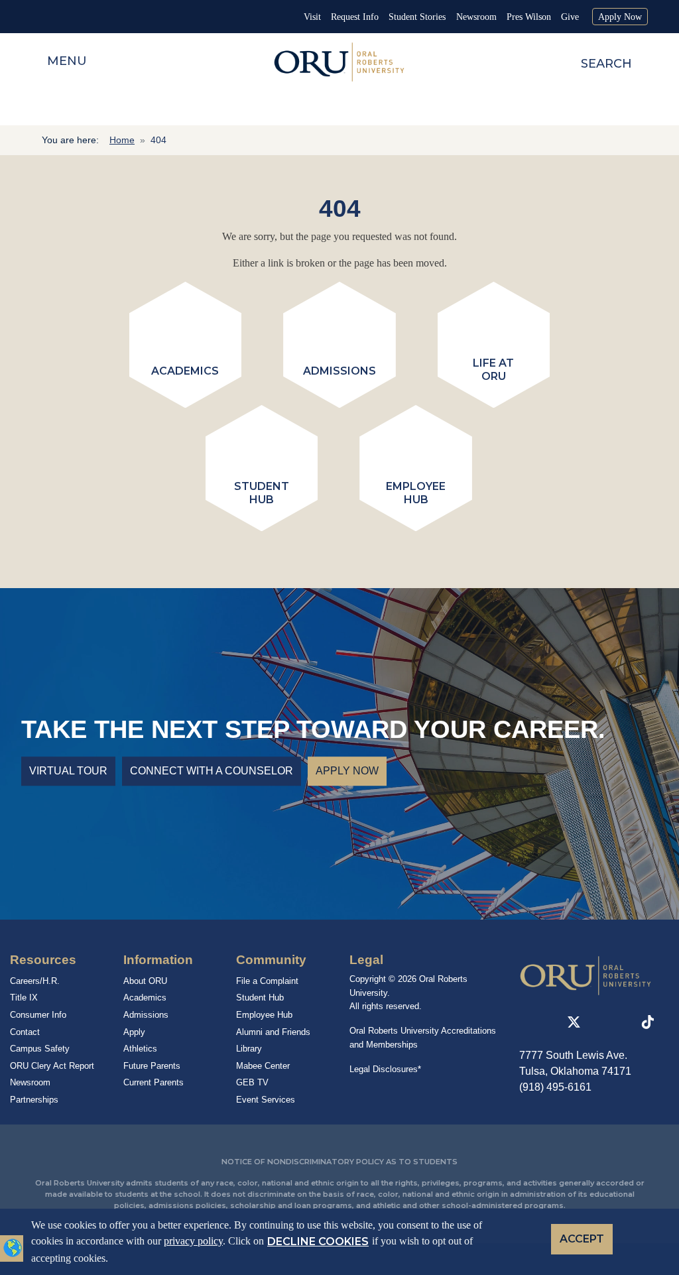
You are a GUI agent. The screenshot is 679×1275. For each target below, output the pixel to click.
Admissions (145, 1015)
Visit (312, 16)
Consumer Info (38, 1015)
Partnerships (34, 1100)
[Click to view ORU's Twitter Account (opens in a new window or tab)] (574, 1022)
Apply (134, 1032)
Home (122, 140)
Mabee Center (263, 1066)
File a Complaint (267, 981)
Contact (25, 1032)
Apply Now (620, 16)
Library (249, 1049)
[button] (12, 1246)
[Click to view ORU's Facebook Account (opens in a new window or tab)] (548, 1023)
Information (158, 960)
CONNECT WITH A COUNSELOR (211, 771)
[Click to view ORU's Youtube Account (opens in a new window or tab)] (623, 1023)
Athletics (140, 1049)
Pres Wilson (529, 16)
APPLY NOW (347, 771)
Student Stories (417, 16)
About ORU (145, 981)
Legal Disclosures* (385, 1069)
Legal (366, 960)
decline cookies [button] (318, 1241)
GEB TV (252, 1082)
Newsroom (476, 16)
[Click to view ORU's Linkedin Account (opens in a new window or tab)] (524, 1023)
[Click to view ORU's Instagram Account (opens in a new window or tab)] (599, 1023)
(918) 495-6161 (555, 1087)
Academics (144, 997)
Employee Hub (264, 1015)
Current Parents (153, 1082)
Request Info (355, 16)
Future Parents (151, 1066)
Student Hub (260, 997)
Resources (43, 960)
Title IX (24, 997)
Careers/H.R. (35, 981)
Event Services (265, 1100)
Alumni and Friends (273, 1032)
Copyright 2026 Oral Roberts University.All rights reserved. (408, 993)
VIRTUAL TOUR (68, 771)
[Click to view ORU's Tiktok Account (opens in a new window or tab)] (648, 1022)
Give (570, 16)
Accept (582, 1239)
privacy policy (193, 1240)
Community (271, 960)
